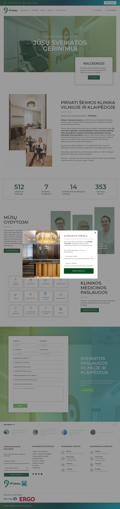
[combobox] (79, 256)
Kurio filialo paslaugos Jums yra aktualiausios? (74, 251)
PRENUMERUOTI (78, 271)
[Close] (95, 232)
